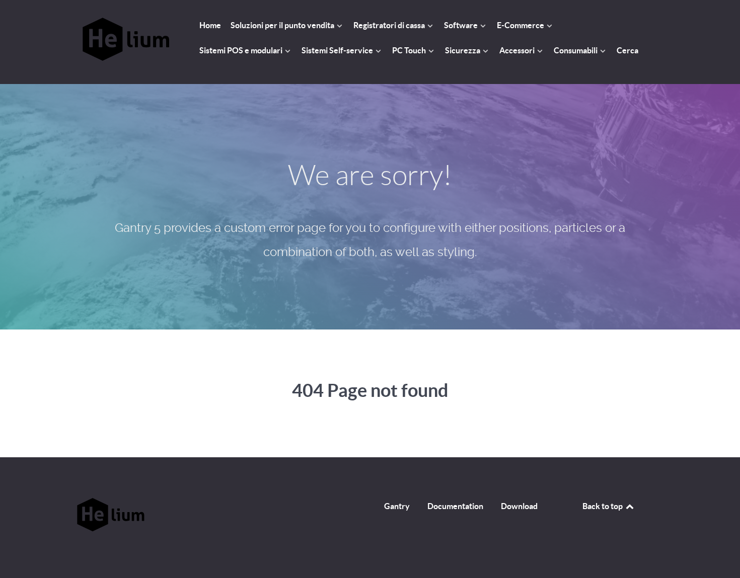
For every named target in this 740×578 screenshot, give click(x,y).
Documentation (455, 506)
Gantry (397, 506)
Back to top (603, 506)
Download (519, 506)
